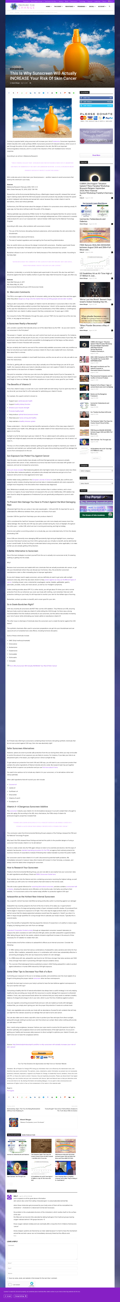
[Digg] (69, 93)
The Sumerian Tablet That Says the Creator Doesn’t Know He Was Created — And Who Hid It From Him (42, 1156)
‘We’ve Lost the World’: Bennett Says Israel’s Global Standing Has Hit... (95, 300)
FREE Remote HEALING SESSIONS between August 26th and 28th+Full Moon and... (95, 247)
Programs (81, 6)
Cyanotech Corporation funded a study (20, 930)
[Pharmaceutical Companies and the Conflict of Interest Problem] (84, 378)
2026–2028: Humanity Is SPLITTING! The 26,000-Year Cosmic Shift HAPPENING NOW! (102, 359)
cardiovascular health (25, 401)
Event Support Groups (36, 1)
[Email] (39, 93)
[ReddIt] (26, 93)
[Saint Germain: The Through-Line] (18, 1168)
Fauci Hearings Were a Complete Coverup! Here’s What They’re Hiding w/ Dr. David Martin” (66, 1178)
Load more (96, 458)
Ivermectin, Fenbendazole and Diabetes (18, 1154)
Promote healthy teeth (16, 411)
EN (111, 1)
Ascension (26, 1)
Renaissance (73, 1)
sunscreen (13, 811)
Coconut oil (13, 784)
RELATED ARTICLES (14, 1135)
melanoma (56, 141)
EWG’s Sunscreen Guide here (46, 874)
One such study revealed (15, 470)
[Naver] (73, 93)
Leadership (97, 1)
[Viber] (48, 93)
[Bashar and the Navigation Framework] (84, 396)
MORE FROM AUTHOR (28, 1135)
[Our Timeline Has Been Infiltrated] (84, 414)
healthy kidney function (22, 404)
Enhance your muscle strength (19, 408)
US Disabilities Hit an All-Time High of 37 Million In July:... (96, 274)
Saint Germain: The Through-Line (16, 1176)
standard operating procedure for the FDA (35, 850)
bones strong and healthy (28, 418)
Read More (96, 155)
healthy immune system (27, 421)
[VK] (35, 93)
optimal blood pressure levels (28, 414)
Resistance (69, 6)
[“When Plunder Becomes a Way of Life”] (96, 315)
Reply (15, 1235)
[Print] (52, 93)
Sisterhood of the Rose (50, 1)
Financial (89, 1)
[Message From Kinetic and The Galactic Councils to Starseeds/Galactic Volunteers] (84, 369)
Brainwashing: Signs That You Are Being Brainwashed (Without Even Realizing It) (23, 1110)
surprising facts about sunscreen (42, 886)
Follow (109, 101)
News (21, 69)
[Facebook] (9, 93)
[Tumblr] (61, 93)
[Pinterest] (17, 93)
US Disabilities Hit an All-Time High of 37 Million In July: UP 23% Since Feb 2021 (41, 1178)
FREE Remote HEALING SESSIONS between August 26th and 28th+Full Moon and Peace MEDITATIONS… (65, 1156)
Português (10, 1091)
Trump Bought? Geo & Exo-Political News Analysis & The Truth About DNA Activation (61, 1110)
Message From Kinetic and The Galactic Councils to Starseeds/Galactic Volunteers (100, 368)
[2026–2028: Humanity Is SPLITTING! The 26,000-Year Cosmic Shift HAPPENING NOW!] (84, 359)
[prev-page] (8, 1184)
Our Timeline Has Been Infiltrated (101, 412)
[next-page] (11, 1184)
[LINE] (56, 93)
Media (66, 1)
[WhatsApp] (22, 93)
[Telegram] (43, 93)
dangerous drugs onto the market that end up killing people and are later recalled (45, 299)
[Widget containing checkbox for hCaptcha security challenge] (21, 1284)
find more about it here (50, 767)
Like (111, 97)
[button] (109, 6)
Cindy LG (82, 198)
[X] (13, 93)
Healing (61, 1)
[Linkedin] (30, 93)
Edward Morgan (16, 83)
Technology (82, 1)
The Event (57, 6)
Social (91, 6)
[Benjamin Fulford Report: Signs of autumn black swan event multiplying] (84, 387)
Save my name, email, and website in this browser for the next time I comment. (33, 1278)
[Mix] (65, 93)
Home (48, 6)
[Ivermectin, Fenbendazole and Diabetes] (18, 1146)
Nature (104, 1)
